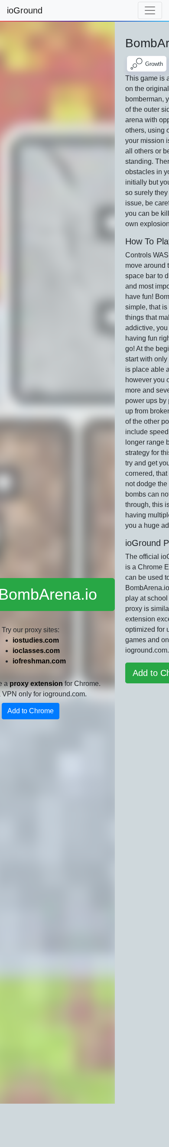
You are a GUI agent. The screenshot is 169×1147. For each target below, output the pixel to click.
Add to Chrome (30, 711)
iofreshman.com (39, 661)
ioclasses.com (36, 650)
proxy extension (36, 683)
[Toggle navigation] (150, 10)
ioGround (24, 10)
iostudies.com (36, 640)
